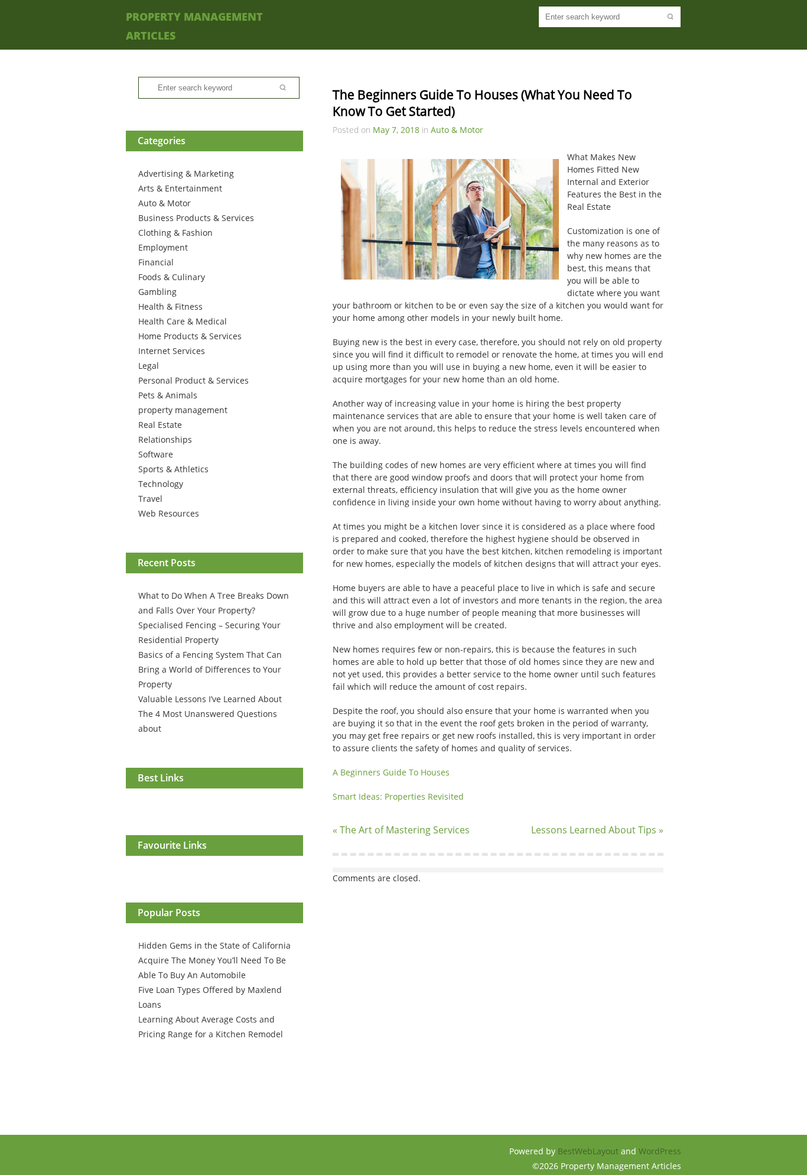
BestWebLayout (589, 1151)
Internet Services (171, 350)
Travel (150, 498)
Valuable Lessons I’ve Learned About (210, 699)
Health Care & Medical (182, 321)
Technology (160, 483)
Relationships (165, 439)
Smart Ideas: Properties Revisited (398, 796)
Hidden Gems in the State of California (214, 945)
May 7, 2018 (396, 129)
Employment (163, 247)
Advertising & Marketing (186, 173)
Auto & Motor (164, 203)
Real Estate (160, 424)
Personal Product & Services (193, 380)
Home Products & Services (190, 336)
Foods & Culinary (171, 277)
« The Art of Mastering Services (401, 829)
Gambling (157, 291)
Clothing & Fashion (175, 232)
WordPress (660, 1151)
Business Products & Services (196, 217)
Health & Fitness (170, 306)
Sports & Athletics (173, 469)
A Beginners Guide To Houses (391, 772)
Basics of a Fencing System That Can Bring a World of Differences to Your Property (210, 669)
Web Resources (168, 513)
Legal (148, 365)
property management (182, 410)
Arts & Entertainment (180, 188)
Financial (156, 262)
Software (155, 454)
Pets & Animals (167, 395)
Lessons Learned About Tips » (597, 829)
